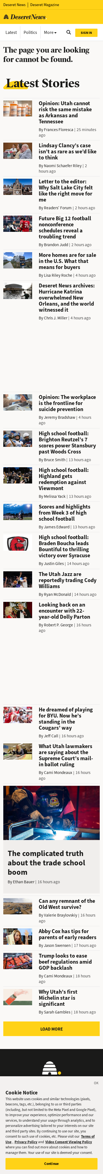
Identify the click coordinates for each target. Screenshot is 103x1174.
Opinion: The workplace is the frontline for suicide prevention (67, 403)
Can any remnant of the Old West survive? (67, 904)
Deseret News (14, 4)
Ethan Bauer (23, 882)
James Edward (56, 527)
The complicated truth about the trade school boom (46, 862)
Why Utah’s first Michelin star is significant (58, 998)
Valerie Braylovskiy (60, 915)
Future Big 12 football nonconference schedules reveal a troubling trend (65, 227)
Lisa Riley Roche (58, 275)
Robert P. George (58, 625)
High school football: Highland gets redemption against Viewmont (64, 479)
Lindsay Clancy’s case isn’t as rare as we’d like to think (67, 151)
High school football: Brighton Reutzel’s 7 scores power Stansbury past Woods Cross (67, 442)
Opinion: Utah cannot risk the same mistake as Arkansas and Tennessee (65, 112)
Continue (51, 1163)
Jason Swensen (57, 945)
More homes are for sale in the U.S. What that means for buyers (67, 261)
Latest (11, 32)
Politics (30, 32)
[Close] (96, 1084)
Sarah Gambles (57, 1012)
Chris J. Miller (55, 318)
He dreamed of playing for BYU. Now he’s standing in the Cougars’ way (66, 719)
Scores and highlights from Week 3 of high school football (64, 513)
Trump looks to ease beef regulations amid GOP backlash (65, 962)
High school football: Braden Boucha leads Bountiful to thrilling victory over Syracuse (64, 546)
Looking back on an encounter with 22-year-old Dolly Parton (64, 611)
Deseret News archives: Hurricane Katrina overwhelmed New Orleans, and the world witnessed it (67, 298)
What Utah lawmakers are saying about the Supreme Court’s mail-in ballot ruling (66, 755)
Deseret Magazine (44, 4)
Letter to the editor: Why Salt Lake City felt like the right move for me (66, 190)
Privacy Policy (26, 1142)
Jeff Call (51, 736)
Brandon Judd (56, 245)
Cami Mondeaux (58, 772)
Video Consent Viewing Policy (68, 1142)
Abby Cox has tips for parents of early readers (67, 934)
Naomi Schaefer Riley (63, 166)
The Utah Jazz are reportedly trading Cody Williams (67, 580)
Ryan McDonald (57, 594)
